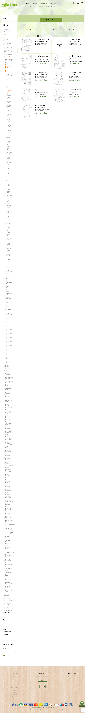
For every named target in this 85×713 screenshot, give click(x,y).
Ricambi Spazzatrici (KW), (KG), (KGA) (8, 482)
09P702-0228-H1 (9, 180)
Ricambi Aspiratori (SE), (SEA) (8, 496)
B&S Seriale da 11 (9, 277)
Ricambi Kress (8, 610)
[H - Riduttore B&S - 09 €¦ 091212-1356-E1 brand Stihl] (26, 62)
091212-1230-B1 (9, 86)
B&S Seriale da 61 (9, 320)
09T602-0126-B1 (9, 245)
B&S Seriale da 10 (9, 272)
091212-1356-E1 (9, 92)
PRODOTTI (6, 29)
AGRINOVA (6, 626)
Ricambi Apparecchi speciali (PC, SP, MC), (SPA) (8, 444)
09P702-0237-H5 (9, 213)
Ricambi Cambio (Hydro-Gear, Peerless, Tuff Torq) (9, 589)
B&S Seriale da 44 (9, 309)
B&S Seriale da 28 (9, 293)
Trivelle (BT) (8, 370)
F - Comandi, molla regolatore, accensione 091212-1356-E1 (76, 90)
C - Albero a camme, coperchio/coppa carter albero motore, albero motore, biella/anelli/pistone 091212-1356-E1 (75, 57)
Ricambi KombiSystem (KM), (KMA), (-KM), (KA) (9, 470)
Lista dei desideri (27, 41)
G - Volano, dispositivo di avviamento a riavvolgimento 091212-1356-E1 (42, 106)
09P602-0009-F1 (9, 148)
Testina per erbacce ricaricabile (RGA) (8, 548)
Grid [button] (38, 36)
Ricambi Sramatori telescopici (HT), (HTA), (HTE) (8, 431)
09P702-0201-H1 (9, 175)
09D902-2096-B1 (9, 137)
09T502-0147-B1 (9, 229)
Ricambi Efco (8, 598)
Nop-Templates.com (50, 707)
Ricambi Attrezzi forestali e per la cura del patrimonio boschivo (8, 518)
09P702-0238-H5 (9, 218)
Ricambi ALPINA (9, 47)
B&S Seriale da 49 (9, 315)
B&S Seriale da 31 (9, 299)
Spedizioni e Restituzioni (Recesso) (15, 678)
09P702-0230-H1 (9, 196)
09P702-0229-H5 (9, 191)
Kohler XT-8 (8, 362)
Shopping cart (15, 696)
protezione (6, 648)
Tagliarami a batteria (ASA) (8, 542)
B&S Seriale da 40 (9, 304)
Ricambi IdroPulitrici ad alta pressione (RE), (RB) (8, 489)
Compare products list (69, 680)
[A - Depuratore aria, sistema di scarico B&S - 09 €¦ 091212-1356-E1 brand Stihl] (60, 78)
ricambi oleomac (6, 650)
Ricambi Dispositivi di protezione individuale (9, 509)
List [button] (41, 36)
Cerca (73, 3)
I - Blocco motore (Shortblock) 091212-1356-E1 (75, 40)
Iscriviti (40, 683)
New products (70, 683)
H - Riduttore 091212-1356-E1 (42, 57)
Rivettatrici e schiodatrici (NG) (8, 561)
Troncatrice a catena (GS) (9, 533)
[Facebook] (40, 686)
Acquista (24, 38)
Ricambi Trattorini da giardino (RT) (9, 464)
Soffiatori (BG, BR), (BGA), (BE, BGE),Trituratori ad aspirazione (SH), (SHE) (9, 385)
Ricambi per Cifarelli (7, 604)
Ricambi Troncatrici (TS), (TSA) (8, 438)
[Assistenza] (82, 703)
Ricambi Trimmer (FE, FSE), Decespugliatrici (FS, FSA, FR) (9, 376)
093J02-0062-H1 (9, 121)
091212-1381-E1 (9, 102)
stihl (12, 652)
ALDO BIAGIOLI (7, 632)
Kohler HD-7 (8, 354)
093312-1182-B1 (9, 111)
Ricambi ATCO (8, 54)
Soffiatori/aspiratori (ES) (9, 525)
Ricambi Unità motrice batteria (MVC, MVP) (8, 580)
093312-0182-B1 (9, 107)
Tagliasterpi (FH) (8, 569)
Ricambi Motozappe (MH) (8, 400)
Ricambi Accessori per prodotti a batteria (9, 502)
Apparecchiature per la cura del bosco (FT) (9, 554)
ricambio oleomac (6, 651)
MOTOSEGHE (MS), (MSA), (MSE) (9, 61)
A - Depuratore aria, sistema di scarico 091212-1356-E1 (75, 73)
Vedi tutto (6, 655)
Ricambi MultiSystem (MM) (8, 476)
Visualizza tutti (8, 638)
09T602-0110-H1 (9, 239)
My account (15, 690)
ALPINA (5, 634)
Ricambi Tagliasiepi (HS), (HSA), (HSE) (8, 424)
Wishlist (15, 698)
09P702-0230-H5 (9, 202)
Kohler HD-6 (8, 350)
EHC (7, 324)
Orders (15, 692)
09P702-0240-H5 (9, 223)
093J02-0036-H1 (9, 116)
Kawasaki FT (9, 338)
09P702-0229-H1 (9, 186)
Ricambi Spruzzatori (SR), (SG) (8, 452)
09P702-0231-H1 (9, 207)
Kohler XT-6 (8, 358)
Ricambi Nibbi (8, 601)
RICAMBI (5, 34)
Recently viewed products (70, 678)
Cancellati (45, 683)
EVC (7, 326)
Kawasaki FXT (9, 346)
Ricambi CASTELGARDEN (9, 51)
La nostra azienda (15, 680)
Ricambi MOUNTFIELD (8, 40)
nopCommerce (38, 707)
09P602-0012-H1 (9, 153)
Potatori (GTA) (7, 537)
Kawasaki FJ (9, 334)
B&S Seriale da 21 (9, 288)
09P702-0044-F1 (9, 164)
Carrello (82, 3)
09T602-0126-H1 (9, 250)
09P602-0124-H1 (9, 159)
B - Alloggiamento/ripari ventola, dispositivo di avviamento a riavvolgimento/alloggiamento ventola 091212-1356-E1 (42, 90)
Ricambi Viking (8, 607)
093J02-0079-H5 (9, 132)
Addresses (15, 694)
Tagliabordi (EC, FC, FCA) (9, 529)
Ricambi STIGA (8, 37)
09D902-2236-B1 (9, 143)
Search (69, 676)
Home (25, 17)
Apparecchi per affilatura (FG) (9, 574)
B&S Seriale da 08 (9, 76)
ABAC (5, 624)
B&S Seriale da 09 (9, 81)
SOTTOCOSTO (7, 612)
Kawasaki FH (9, 330)
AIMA (4, 629)
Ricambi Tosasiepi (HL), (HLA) (8, 418)
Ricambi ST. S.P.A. (7, 44)
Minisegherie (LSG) (9, 565)
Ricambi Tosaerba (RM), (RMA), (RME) (8, 394)
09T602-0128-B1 (9, 266)
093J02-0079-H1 (9, 127)
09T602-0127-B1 (9, 256)
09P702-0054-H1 (9, 170)
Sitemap (15, 676)
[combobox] (65, 3)
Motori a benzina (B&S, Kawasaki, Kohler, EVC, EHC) (8, 68)
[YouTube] (44, 686)
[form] (42, 677)
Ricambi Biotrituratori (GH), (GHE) (8, 406)
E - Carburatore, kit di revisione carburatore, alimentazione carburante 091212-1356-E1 (42, 40)
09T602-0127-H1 (9, 261)
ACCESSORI (6, 31)
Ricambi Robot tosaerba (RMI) (7, 457)
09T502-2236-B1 (9, 234)
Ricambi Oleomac (7, 595)
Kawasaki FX (9, 342)
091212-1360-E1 (9, 97)
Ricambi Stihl (8, 57)
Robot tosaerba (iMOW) (7, 367)
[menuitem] (15, 677)
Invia (42, 680)
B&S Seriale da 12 (9, 282)
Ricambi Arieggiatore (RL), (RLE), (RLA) (8, 412)
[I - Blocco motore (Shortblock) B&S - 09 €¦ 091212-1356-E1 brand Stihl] (60, 45)
